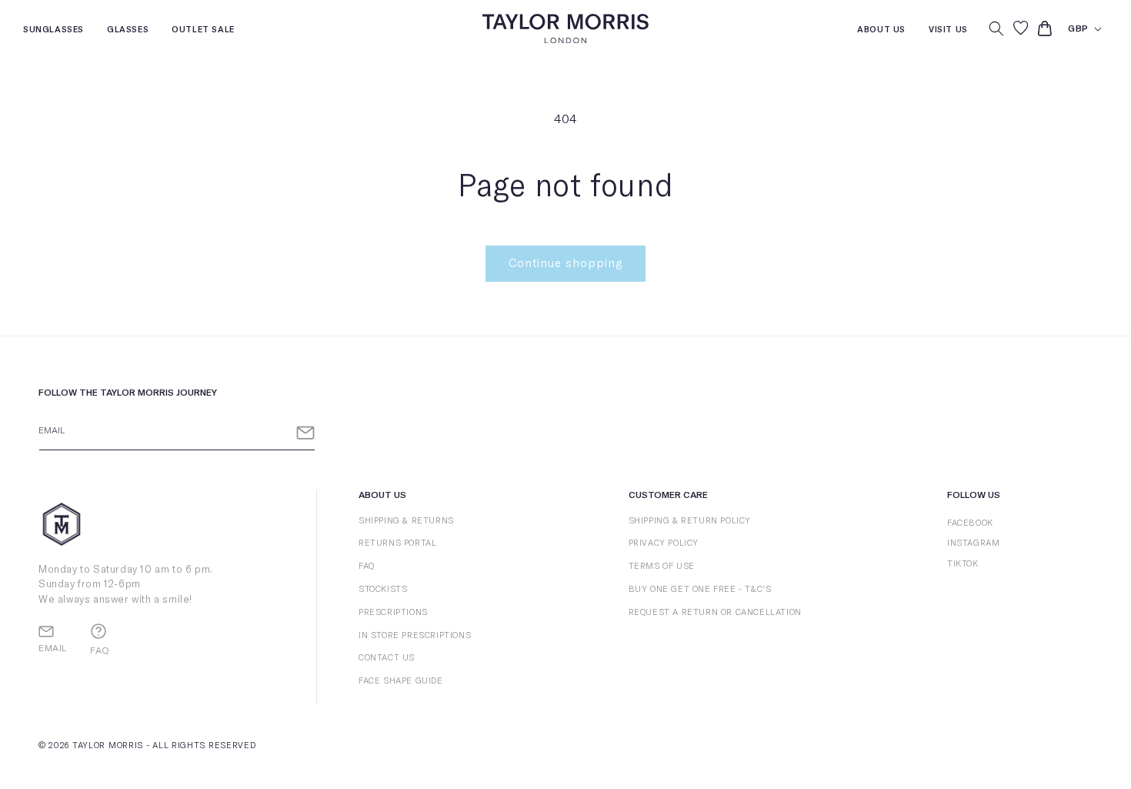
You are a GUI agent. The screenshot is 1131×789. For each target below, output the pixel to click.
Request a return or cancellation (715, 612)
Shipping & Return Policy (690, 521)
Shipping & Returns (406, 521)
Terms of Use (662, 566)
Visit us (948, 31)
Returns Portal (397, 543)
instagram (973, 543)
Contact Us (387, 658)
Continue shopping (565, 263)
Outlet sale (203, 31)
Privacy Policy (664, 543)
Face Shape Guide (401, 681)
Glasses (127, 31)
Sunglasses (53, 31)
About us (881, 31)
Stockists (383, 589)
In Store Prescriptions (415, 635)
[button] (996, 28)
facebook (970, 523)
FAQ (367, 566)
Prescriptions (393, 612)
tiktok (963, 564)
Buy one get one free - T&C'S (700, 589)
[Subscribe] (305, 433)
